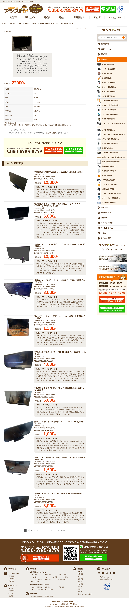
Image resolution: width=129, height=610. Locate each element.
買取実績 (104, 59)
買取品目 (104, 54)
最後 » (63, 530)
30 (52, 530)
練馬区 (50, 430)
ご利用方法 (105, 44)
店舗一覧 (104, 218)
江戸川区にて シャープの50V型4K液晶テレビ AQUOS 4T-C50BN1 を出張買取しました (57, 205)
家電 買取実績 (51, 176)
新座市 (50, 502)
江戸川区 (51, 212)
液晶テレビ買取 (51, 133)
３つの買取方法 (13, 573)
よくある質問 (106, 238)
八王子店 (37, 288)
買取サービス (106, 49)
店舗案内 (80, 569)
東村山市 (51, 324)
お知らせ (104, 233)
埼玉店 (44, 253)
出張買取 (37, 178)
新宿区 (50, 466)
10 (44, 530)
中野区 (37, 360)
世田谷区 (37, 396)
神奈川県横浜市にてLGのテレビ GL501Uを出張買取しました (59, 172)
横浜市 (51, 178)
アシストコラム (107, 228)
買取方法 (104, 207)
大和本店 (44, 178)
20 (48, 530)
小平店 (50, 360)
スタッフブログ (107, 223)
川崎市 (51, 288)
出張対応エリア (107, 212)
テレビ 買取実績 (40, 176)
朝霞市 (50, 253)
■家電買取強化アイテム (38, 572)
